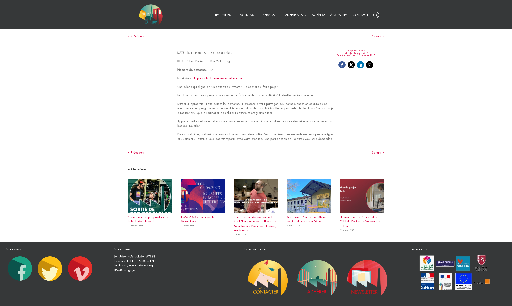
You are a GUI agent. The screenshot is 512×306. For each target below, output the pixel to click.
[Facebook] (342, 64)
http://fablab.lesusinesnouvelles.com (218, 78)
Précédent (137, 36)
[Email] (369, 64)
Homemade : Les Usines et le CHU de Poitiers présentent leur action (360, 222)
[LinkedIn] (360, 64)
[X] (351, 64)
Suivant (376, 36)
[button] (376, 14)
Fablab (361, 51)
